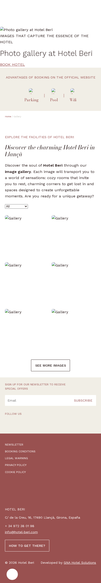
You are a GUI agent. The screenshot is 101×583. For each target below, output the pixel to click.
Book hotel (12, 64)
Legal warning (16, 458)
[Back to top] (12, 574)
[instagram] (22, 425)
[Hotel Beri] (26, 13)
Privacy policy (16, 465)
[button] (93, 12)
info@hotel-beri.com (21, 532)
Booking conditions (20, 451)
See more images (50, 365)
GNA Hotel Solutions (80, 562)
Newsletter (14, 444)
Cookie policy (15, 472)
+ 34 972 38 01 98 (19, 526)
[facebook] (8, 425)
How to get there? (27, 546)
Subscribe (83, 400)
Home (8, 116)
